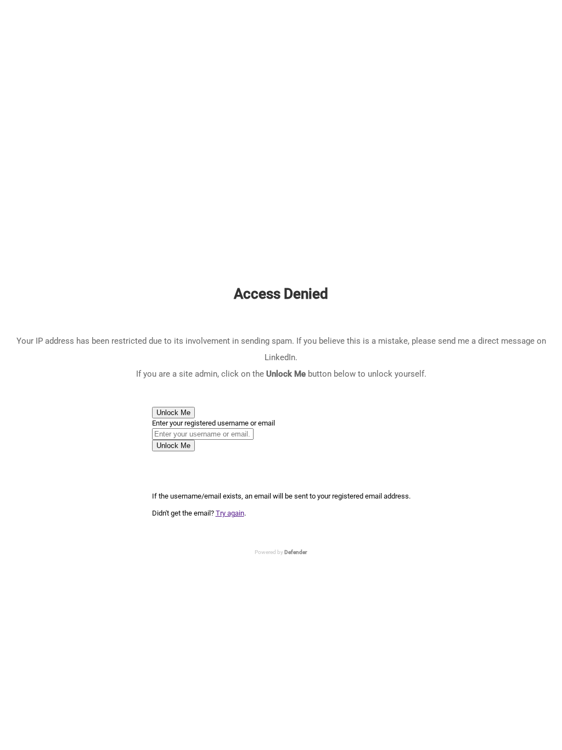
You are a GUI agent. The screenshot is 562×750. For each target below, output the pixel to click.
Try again (230, 513)
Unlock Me (173, 412)
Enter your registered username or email (213, 423)
